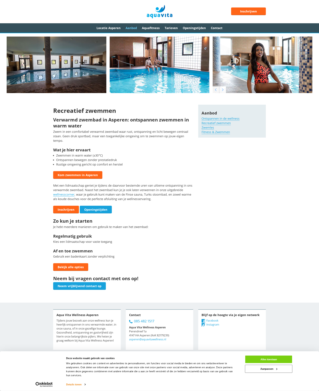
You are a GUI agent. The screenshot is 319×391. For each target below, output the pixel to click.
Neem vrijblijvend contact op (79, 286)
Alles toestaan (269, 359)
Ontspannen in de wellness (221, 118)
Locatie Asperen (109, 28)
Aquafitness (151, 28)
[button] (216, 89)
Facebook (212, 320)
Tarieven (171, 28)
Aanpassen (266, 368)
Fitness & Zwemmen (216, 132)
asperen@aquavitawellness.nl (147, 339)
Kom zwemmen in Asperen (78, 175)
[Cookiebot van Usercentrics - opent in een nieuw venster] (44, 384)
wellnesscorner (63, 194)
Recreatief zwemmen (216, 123)
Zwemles (208, 127)
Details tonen (74, 384)
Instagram (212, 324)
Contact (216, 28)
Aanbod (131, 28)
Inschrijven (248, 11)
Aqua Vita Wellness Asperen (159, 11)
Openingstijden (194, 28)
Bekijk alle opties (71, 267)
